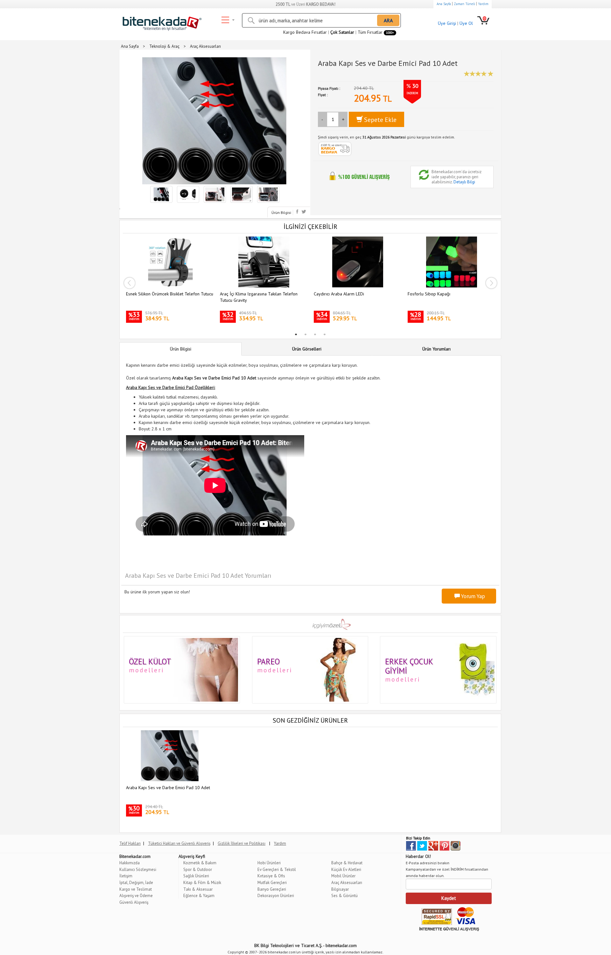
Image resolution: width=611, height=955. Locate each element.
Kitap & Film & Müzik (202, 882)
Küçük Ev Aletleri (346, 869)
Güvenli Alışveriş (133, 902)
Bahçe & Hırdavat (346, 863)
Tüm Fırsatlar (376, 32)
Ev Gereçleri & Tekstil (276, 869)
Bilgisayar (340, 889)
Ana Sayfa (444, 4)
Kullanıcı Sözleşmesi (137, 869)
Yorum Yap (472, 596)
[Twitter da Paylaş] (303, 211)
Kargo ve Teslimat (135, 889)
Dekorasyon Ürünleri (275, 895)
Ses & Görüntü (344, 895)
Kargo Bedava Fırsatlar (305, 32)
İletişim (125, 876)
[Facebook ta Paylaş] (298, 211)
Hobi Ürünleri (269, 863)
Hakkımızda (129, 863)
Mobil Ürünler (343, 876)
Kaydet (448, 898)
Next (491, 283)
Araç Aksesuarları (346, 882)
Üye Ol (466, 23)
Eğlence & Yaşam (198, 895)
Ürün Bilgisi (281, 212)
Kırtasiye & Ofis (271, 876)
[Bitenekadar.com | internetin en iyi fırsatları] (160, 22)
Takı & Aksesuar (198, 889)
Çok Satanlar (342, 32)
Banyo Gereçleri (271, 889)
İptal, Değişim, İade (136, 882)
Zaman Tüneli (464, 4)
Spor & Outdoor (197, 869)
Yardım (483, 4)
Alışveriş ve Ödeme (136, 895)
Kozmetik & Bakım (199, 863)
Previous (129, 283)
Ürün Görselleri (306, 349)
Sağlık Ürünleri (196, 876)
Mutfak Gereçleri (272, 882)
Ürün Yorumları (436, 349)
